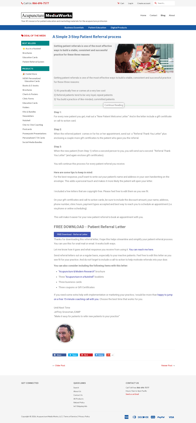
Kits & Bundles (29, 111)
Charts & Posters (30, 94)
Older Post (60, 365)
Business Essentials (74, 27)
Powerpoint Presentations (34, 133)
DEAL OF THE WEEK (35, 35)
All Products (78, 399)
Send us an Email (132, 394)
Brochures (27, 53)
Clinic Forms (28, 98)
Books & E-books (31, 85)
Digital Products (119, 27)
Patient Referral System (33, 61)
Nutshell (26, 120)
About (172, 15)
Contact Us (78, 395)
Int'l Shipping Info (80, 406)
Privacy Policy (84, 416)
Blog (163, 15)
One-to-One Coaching (33, 124)
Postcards (27, 129)
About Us (77, 391)
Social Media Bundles (32, 142)
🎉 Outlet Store (30, 74)
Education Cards (30, 57)
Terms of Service (70, 416)
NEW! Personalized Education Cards (32, 79)
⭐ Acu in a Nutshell (32, 48)
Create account (143, 3)
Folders (26, 107)
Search (76, 388)
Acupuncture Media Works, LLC (49, 416)
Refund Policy (79, 402)
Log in (130, 3)
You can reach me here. (141, 249)
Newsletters (28, 116)
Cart (122, 3)
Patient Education (97, 27)
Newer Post (166, 365)
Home (143, 15)
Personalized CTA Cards (34, 137)
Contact (153, 15)
